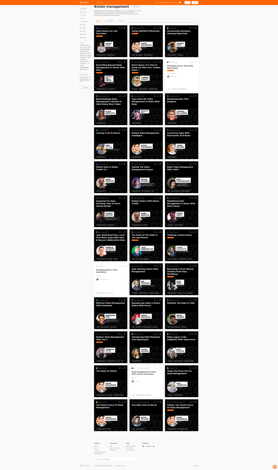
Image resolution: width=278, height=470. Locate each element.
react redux (144, 224)
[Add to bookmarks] (124, 28)
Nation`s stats (173, 2)
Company (97, 443)
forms (184, 292)
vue (107, 88)
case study (170, 360)
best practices (139, 54)
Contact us (97, 450)
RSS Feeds (113, 450)
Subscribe (135, 6)
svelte (84, 47)
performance (83, 59)
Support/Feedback (164, 2)
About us (96, 445)
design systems (83, 69)
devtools (109, 428)
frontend (88, 53)
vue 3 (108, 292)
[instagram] (148, 446)
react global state (153, 88)
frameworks (180, 54)
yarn (153, 190)
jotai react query (110, 224)
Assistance (113, 443)
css (88, 63)
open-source (109, 394)
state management (101, 54)
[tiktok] (151, 446)
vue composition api (111, 360)
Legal (128, 443)
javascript (170, 394)
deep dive (183, 326)
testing (81, 65)
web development (111, 54)
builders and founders (118, 394)
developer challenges (188, 360)
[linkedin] (143, 446)
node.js (89, 55)
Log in (187, 2)
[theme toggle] (181, 2)
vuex (112, 292)
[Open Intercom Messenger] (275, 467)
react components (136, 190)
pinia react (112, 88)
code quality (83, 57)
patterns (190, 258)
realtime (115, 258)
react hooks (113, 326)
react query (134, 88)
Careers (96, 448)
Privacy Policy (129, 448)
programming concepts (154, 292)
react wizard (189, 292)
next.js (137, 258)
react (133, 54)
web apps (155, 326)
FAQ (157, 2)
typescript (82, 53)
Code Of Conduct (130, 450)
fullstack (89, 57)
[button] (98, 20)
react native (138, 326)
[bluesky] (153, 446)
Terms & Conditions (131, 445)
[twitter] (146, 446)
